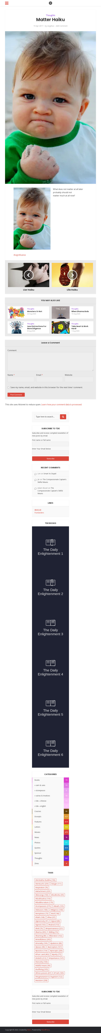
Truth (59, 973)
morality (42, 943)
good (56, 921)
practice (42, 950)
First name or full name (41, 440)
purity (57, 954)
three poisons (44, 973)
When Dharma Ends (80, 311)
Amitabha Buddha (46, 880)
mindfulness (44, 939)
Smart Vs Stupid (50, 473)
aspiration (42, 887)
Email (39, 375)
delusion (42, 910)
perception (55, 947)
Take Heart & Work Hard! (79, 327)
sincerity (42, 962)
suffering (42, 969)
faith (41, 917)
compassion (44, 906)
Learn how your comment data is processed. (61, 404)
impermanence (55, 928)
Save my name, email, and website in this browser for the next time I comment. (46, 387)
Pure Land (43, 954)
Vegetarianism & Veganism (50, 977)
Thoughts (50, 15)
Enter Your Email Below (41, 449)
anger (57, 884)
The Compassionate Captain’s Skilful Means (50, 491)
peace (41, 947)
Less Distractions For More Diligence (36, 327)
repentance (57, 958)
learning (41, 936)
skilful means (43, 965)
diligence (57, 910)
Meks (29, 1030)
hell (40, 928)
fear (52, 917)
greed (41, 925)
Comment (12, 350)
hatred (54, 925)
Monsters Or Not (34, 311)
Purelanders (39, 512)
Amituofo (43, 884)
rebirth (41, 958)
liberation (56, 936)
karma (41, 932)
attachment (43, 891)
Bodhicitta (58, 895)
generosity (43, 921)
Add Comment (61, 26)
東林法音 (37, 510)
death (59, 906)
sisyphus (50, 26)
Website (68, 375)
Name (11, 375)
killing (54, 932)
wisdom (42, 980)
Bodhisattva (44, 898)
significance (20, 255)
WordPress (45, 1030)
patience (56, 943)
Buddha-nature (45, 902)
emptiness (42, 913)
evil (55, 913)
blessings (42, 895)
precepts (57, 950)
